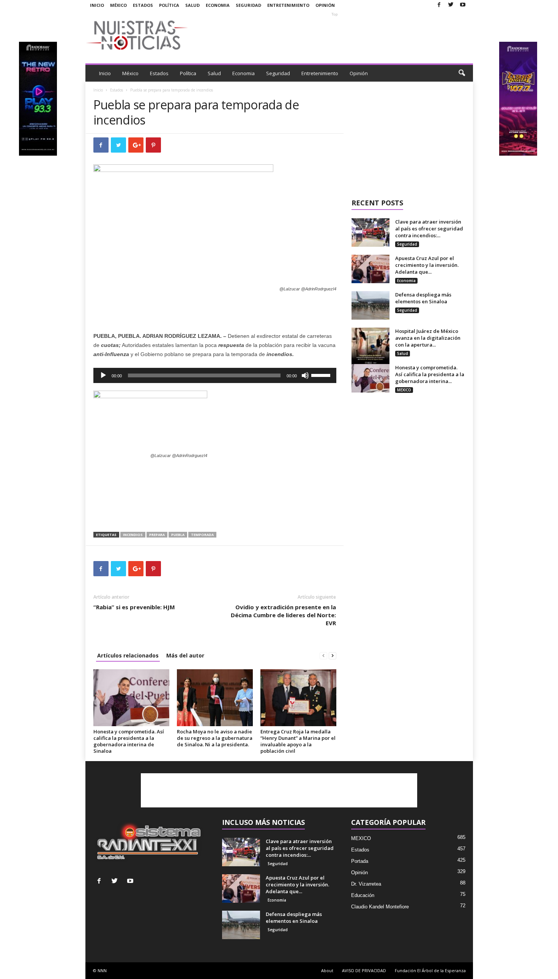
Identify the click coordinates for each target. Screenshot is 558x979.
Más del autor (185, 655)
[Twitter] (451, 5)
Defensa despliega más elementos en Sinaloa (423, 298)
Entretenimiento (288, 5)
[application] (214, 375)
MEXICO (404, 390)
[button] (461, 73)
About (327, 970)
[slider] (322, 375)
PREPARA (157, 534)
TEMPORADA (202, 534)
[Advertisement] (335, 35)
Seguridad (248, 5)
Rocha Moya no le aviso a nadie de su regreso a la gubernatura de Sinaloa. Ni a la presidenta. (214, 738)
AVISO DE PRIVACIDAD (364, 970)
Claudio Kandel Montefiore (380, 907)
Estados (143, 5)
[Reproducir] (103, 375)
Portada (359, 861)
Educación (362, 895)
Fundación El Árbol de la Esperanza (430, 970)
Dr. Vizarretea (366, 884)
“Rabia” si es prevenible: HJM (134, 607)
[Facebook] (439, 5)
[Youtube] (462, 5)
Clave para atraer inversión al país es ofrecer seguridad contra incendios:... (429, 228)
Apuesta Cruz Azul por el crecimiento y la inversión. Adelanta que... (427, 265)
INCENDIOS (133, 534)
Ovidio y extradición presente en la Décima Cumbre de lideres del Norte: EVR (283, 615)
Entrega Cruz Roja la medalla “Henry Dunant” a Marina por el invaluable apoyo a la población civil (298, 741)
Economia (218, 5)
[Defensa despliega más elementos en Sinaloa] (370, 305)
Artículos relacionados (128, 655)
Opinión (325, 5)
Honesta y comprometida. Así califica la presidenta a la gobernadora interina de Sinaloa (128, 741)
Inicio (97, 5)
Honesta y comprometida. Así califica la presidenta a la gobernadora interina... (429, 374)
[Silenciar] (305, 375)
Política (169, 5)
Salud (192, 5)
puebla (177, 534)
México (118, 5)
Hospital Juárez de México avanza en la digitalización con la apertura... (427, 338)
